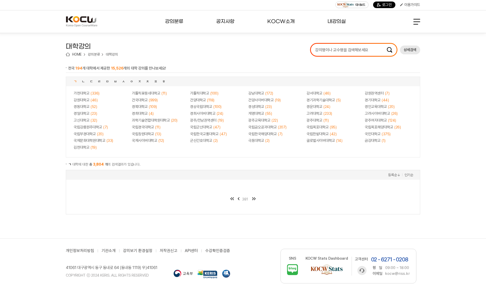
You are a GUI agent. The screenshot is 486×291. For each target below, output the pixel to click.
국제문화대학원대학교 (93, 140)
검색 (389, 50)
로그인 (387, 5)
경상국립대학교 (205, 106)
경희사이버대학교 (206, 113)
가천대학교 (86, 93)
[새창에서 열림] (183, 274)
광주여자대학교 (380, 120)
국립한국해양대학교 (265, 134)
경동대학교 (85, 106)
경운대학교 (318, 106)
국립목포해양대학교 (383, 127)
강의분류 (94, 54)
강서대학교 (318, 93)
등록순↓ (394, 175)
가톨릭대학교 (204, 93)
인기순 (408, 175)
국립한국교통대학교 (208, 134)
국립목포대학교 (321, 127)
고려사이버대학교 (381, 113)
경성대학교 (260, 106)
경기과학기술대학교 (324, 100)
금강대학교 (375, 140)
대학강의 (112, 54)
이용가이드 (412, 5)
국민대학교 (378, 134)
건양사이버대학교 (264, 100)
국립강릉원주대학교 (91, 127)
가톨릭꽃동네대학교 (149, 93)
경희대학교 (143, 113)
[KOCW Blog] (292, 269)
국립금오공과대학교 (267, 127)
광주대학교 (318, 120)
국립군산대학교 (205, 127)
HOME (77, 54)
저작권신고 (168, 251)
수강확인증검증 (217, 251)
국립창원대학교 (146, 134)
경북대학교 (144, 106)
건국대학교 (145, 100)
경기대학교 (377, 100)
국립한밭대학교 (321, 134)
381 (245, 199)
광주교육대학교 (263, 120)
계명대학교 (260, 113)
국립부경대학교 (88, 134)
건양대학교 (202, 100)
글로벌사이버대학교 (324, 140)
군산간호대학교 (204, 140)
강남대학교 (260, 93)
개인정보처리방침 (80, 251)
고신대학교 (85, 120)
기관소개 (109, 251)
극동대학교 (259, 140)
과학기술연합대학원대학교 (154, 120)
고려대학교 (319, 113)
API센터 (191, 251)
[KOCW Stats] (326, 269)
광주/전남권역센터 (207, 120)
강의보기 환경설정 (137, 251)
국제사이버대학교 (148, 140)
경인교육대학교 (379, 106)
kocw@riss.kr (397, 273)
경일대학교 (85, 113)
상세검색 (410, 50)
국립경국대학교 (146, 127)
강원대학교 (85, 100)
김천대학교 (85, 147)
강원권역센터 (377, 93)
